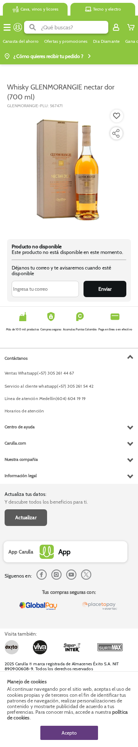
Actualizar (25, 517)
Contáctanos (16, 358)
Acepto (69, 733)
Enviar (104, 289)
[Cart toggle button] (131, 27)
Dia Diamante (106, 41)
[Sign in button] (116, 27)
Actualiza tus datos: (25, 494)
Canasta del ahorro (21, 41)
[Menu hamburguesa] (7, 27)
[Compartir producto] (115, 133)
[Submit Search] (32, 27)
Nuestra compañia (21, 459)
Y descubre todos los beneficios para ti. (46, 502)
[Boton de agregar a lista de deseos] (116, 116)
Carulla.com (15, 443)
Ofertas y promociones (65, 41)
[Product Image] (68, 170)
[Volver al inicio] (17, 27)
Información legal (21, 475)
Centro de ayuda (20, 426)
